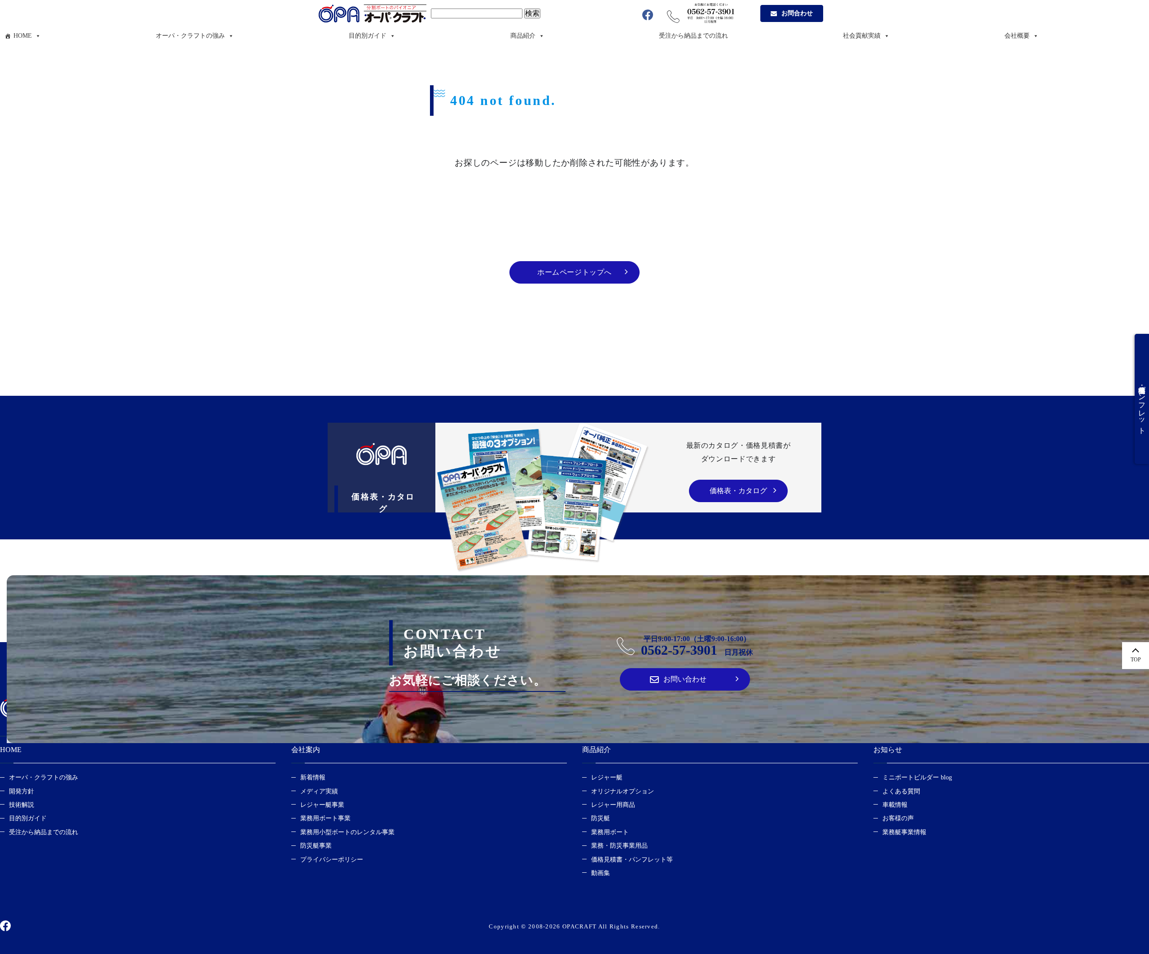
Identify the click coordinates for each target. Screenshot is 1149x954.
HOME (22, 35)
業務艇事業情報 (904, 832)
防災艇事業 (316, 845)
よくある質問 (901, 791)
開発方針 (21, 791)
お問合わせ (797, 13)
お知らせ (887, 749)
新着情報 (312, 777)
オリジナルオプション (622, 791)
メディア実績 (319, 791)
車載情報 (895, 804)
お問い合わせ (684, 679)
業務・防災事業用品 (619, 845)
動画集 (600, 873)
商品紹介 (522, 35)
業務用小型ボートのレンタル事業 (347, 832)
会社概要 (1017, 35)
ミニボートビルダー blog (917, 777)
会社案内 (305, 749)
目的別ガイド (367, 35)
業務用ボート (610, 832)
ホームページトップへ (574, 272)
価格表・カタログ (738, 491)
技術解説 (21, 804)
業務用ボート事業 (325, 818)
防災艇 (600, 818)
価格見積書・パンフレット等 (632, 859)
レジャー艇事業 (322, 804)
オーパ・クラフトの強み (190, 35)
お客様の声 (898, 818)
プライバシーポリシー (331, 859)
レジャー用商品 (613, 804)
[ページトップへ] (1135, 655)
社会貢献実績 (862, 35)
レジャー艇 (607, 777)
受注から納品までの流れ (693, 35)
